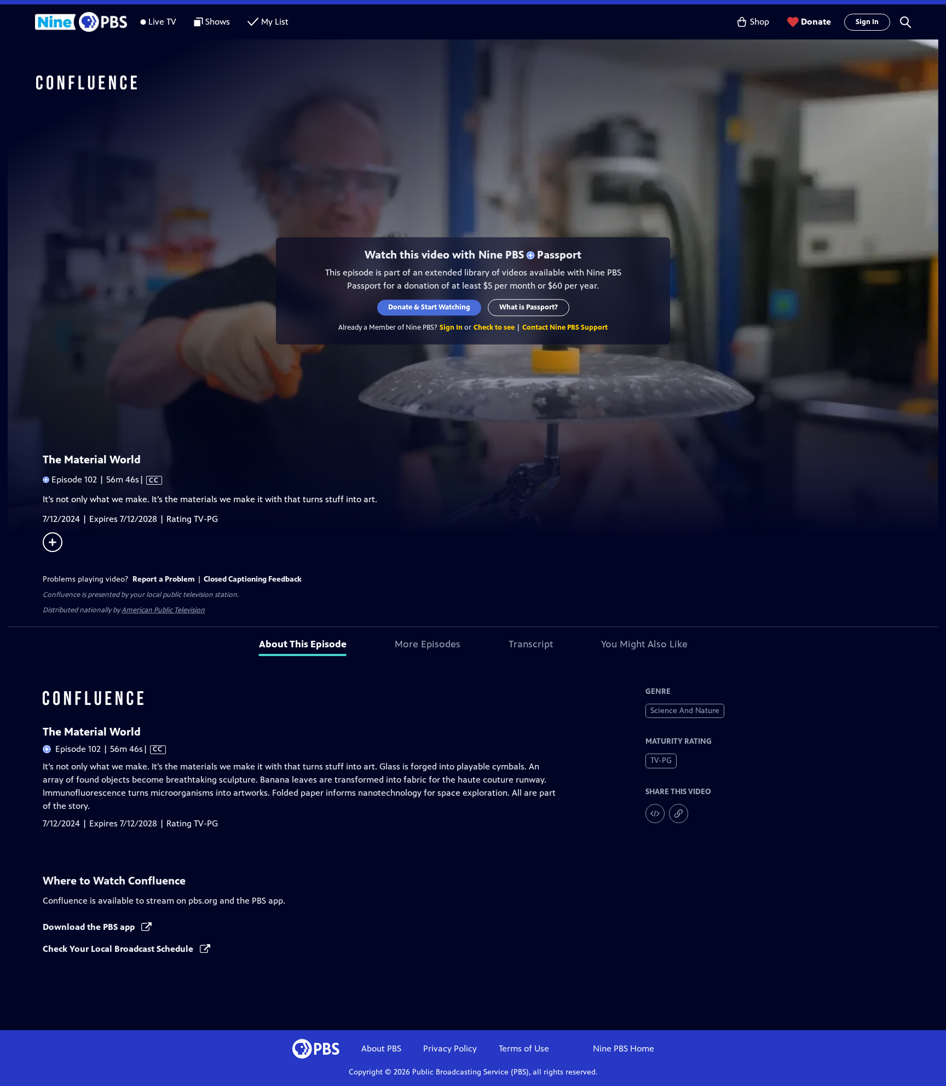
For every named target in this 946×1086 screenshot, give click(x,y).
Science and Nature (684, 710)
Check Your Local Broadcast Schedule (119, 949)
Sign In (867, 22)
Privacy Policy (450, 1048)
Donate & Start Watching (429, 307)
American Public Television (163, 610)
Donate (816, 21)
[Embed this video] (655, 813)
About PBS (381, 1048)
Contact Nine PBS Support (565, 327)
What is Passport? (528, 307)
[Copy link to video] (678, 813)
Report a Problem (163, 579)
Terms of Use (524, 1048)
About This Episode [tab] (303, 644)
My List (275, 21)
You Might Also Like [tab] (644, 644)
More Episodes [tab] (427, 644)
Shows (217, 21)
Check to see (494, 327)
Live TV (162, 21)
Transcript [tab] (531, 644)
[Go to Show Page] (487, 83)
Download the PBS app (90, 927)
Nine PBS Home (623, 1048)
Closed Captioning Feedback (253, 579)
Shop (759, 21)
